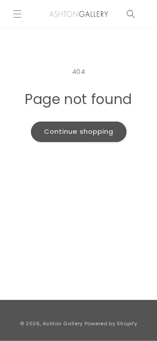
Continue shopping (78, 131)
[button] (17, 14)
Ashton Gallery (63, 323)
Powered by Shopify (111, 323)
